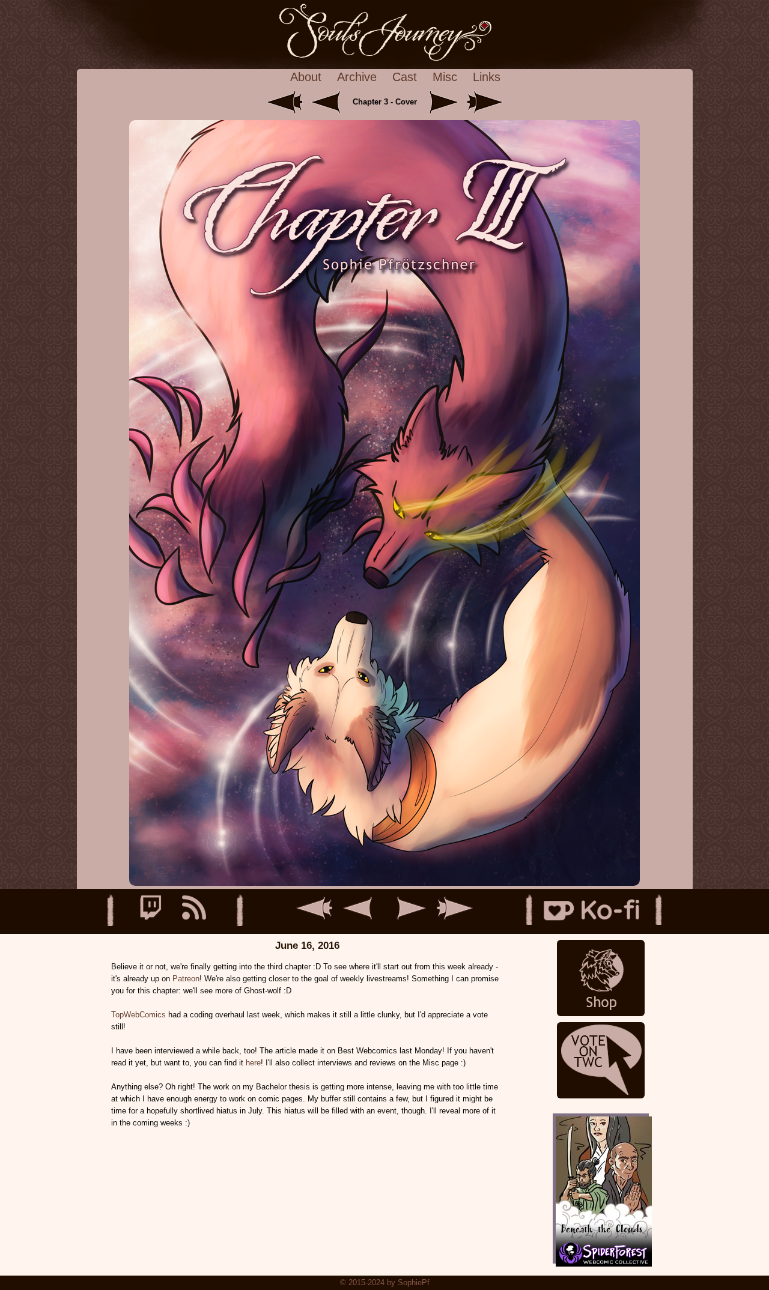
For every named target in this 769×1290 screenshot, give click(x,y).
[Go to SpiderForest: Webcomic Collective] (601, 1251)
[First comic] (286, 101)
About (305, 76)
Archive (357, 76)
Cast (404, 76)
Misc (445, 76)
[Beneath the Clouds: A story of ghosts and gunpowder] (601, 1175)
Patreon (185, 978)
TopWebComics (138, 1014)
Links (486, 76)
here (253, 1062)
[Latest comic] (485, 101)
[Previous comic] (330, 101)
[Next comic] (441, 101)
